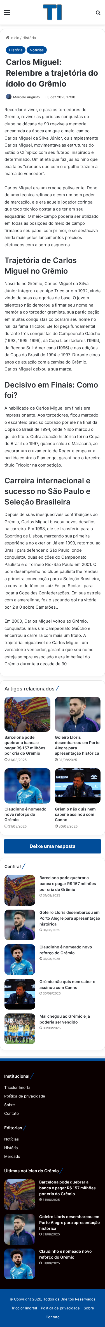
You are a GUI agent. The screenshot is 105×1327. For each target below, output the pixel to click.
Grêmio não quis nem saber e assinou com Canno (75, 814)
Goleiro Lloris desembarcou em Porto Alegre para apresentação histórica (69, 918)
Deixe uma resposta (53, 846)
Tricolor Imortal (17, 1087)
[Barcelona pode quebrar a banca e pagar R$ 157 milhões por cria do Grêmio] (27, 714)
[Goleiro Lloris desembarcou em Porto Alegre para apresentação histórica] (78, 714)
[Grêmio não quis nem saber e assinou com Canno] (78, 786)
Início (14, 37)
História (29, 37)
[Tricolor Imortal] (52, 12)
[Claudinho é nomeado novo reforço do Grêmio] (27, 786)
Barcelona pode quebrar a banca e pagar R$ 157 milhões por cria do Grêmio (67, 883)
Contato (11, 1113)
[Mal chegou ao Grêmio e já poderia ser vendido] (19, 1028)
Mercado (12, 1156)
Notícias (37, 50)
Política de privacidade (24, 1096)
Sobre (9, 1105)
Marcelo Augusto (26, 97)
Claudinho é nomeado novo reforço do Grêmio (25, 814)
